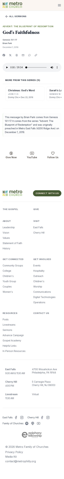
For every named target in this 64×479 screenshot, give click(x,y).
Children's (8, 276)
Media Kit (11, 456)
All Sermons (18, 16)
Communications (42, 291)
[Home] (17, 5)
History (6, 248)
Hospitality (38, 270)
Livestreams (9, 324)
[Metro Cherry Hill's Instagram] (48, 417)
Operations (39, 302)
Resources (10, 313)
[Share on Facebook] (3, 55)
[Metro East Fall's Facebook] (16, 417)
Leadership (9, 227)
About (7, 221)
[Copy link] (35, 55)
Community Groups (13, 265)
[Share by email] (23, 55)
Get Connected (13, 259)
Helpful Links (9, 345)
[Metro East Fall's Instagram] (21, 417)
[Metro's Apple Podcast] (32, 423)
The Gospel (10, 209)
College (7, 270)
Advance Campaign (13, 335)
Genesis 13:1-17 (10, 40)
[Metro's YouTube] (38, 423)
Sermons (7, 330)
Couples (7, 286)
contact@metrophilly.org (20, 461)
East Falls (38, 227)
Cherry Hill (38, 232)
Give (36, 209)
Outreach (38, 276)
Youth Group (9, 281)
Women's (8, 291)
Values (6, 237)
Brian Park (7, 43)
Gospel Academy (12, 340)
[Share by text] (29, 55)
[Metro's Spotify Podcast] (26, 423)
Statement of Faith (12, 243)
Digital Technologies (44, 297)
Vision (6, 232)
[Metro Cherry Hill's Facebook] (42, 417)
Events (37, 265)
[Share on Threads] (16, 55)
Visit (36, 221)
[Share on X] (10, 55)
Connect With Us (47, 193)
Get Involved (42, 259)
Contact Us (41, 313)
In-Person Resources (14, 351)
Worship (37, 286)
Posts (6, 319)
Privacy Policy (14, 452)
